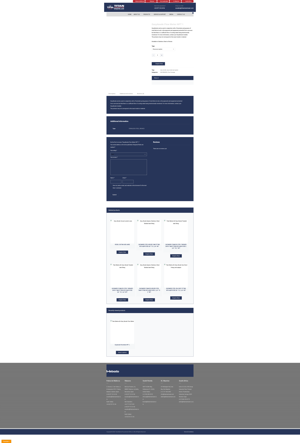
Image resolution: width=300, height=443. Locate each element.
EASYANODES (163, 72)
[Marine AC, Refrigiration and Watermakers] (115, 7)
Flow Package (171, 72)
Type (153, 46)
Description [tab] (112, 93)
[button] (108, 14)
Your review (114, 157)
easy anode (163, 70)
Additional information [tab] (126, 93)
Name (112, 178)
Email (124, 178)
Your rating (113, 150)
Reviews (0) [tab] (140, 93)
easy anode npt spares (172, 70)
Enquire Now (159, 63)
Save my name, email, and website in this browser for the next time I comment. (129, 187)
